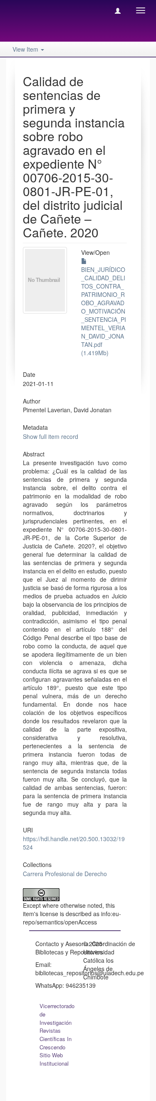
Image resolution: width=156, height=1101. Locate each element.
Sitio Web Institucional (54, 1059)
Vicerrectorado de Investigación (57, 1014)
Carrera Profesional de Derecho (65, 873)
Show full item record (50, 436)
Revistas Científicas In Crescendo (56, 1038)
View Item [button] (26, 49)
